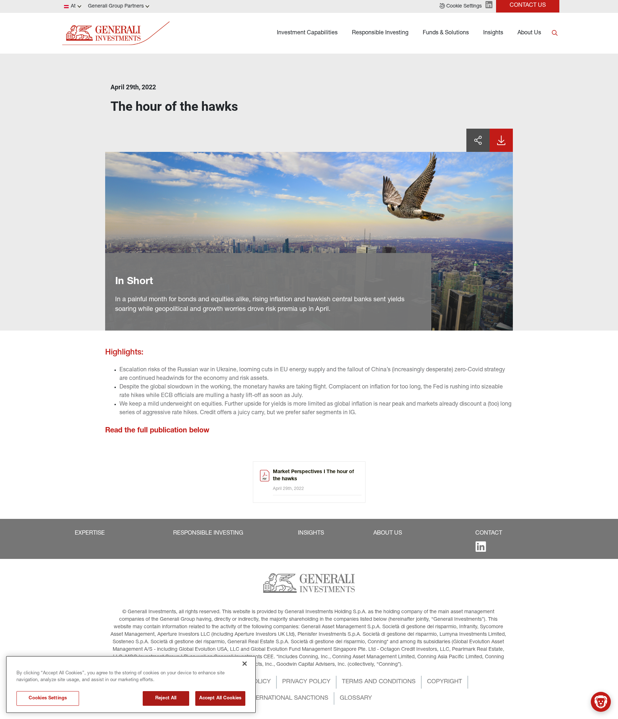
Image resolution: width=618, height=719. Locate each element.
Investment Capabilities (307, 33)
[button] (460, 6)
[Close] (244, 663)
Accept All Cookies (220, 698)
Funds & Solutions (446, 33)
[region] (131, 684)
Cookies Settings (48, 698)
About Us (529, 33)
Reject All (165, 698)
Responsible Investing (380, 33)
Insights (493, 33)
